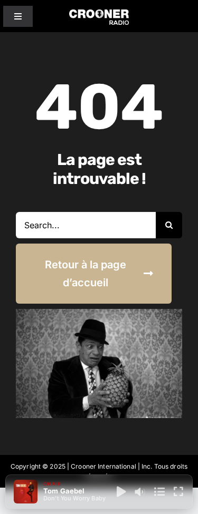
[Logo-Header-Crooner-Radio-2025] (99, 13)
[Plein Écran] (178, 491)
